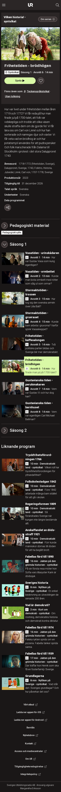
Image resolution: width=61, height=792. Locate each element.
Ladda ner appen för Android (29, 720)
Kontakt (29, 743)
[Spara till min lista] (41, 80)
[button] (30, 244)
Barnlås (31, 727)
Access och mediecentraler (29, 751)
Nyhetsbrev (29, 735)
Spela (18, 80)
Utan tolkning (12, 96)
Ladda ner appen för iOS (28, 712)
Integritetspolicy (28, 774)
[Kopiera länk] (7, 207)
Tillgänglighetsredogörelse (29, 766)
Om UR (28, 759)
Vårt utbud (29, 704)
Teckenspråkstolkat (38, 91)
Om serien (46, 19)
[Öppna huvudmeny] (4, 5)
